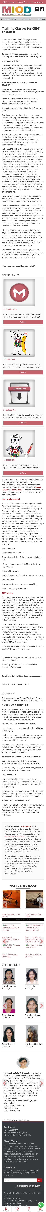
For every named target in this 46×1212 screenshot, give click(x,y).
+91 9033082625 (36, 2)
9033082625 (13, 1130)
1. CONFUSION (10, 309)
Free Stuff (22, 2)
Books (17, 1210)
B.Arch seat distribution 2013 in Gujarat (10, 939)
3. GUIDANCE (9, 410)
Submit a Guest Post (12, 1198)
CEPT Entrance (9, 19)
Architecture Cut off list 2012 (33, 956)
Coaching (28, 1210)
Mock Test (40, 1210)
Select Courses (8, 2)
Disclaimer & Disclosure (14, 1200)
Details (23, 322)
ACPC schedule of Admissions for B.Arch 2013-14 (32, 939)
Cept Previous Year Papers (33, 915)
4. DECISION (9, 460)
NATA (6, 1149)
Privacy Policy (31, 1200)
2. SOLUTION (9, 359)
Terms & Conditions (12, 1203)
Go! (39, 1180)
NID (26, 1146)
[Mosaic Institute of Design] (17, 11)
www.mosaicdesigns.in (14, 836)
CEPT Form (27, 19)
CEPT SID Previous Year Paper (10, 956)
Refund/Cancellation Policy (15, 1205)
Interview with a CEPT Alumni (11, 915)
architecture (9, 1159)
